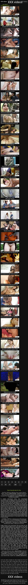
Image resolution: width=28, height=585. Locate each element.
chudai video (15, 561)
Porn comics (19, 492)
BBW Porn (9, 519)
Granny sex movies (13, 554)
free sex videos (8, 564)
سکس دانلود (5, 583)
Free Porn (4, 492)
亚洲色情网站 (24, 520)
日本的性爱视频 (18, 496)
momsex (12, 569)
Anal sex (7, 493)
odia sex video (18, 569)
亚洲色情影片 (4, 553)
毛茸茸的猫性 (17, 520)
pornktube (20, 570)
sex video (16, 573)
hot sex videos (6, 567)
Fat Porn (22, 523)
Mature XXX (3, 521)
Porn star (7, 496)
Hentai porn (14, 494)
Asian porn (12, 552)
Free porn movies (5, 554)
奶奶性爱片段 (24, 555)
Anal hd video (7, 555)
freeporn (19, 564)
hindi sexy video (15, 566)
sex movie (24, 572)
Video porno (17, 523)
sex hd (20, 572)
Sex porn (24, 521)
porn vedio (10, 570)
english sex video (17, 562)
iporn (20, 567)
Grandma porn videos (9, 523)
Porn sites (9, 521)
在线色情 (19, 493)
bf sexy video (9, 561)
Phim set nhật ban (21, 583)
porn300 (15, 570)
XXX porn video (10, 551)
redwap (16, 572)
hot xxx (12, 567)
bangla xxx (19, 559)
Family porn (24, 493)
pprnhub (3, 572)
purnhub (12, 572)
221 (15, 484)
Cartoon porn (18, 552)
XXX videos (5, 4)
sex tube (7, 573)
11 (9, 484)
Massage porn (16, 522)
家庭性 (24, 496)
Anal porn (9, 494)
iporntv (23, 567)
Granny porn (7, 520)
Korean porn (10, 553)
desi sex (25, 561)
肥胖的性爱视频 (23, 522)
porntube (25, 570)
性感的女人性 (23, 553)
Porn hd (12, 520)
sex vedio (12, 573)
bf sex (24, 559)
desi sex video (4, 562)
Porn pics (4, 494)
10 (5, 484)
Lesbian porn (7, 552)
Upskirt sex (13, 555)
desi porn (20, 561)
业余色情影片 (16, 497)
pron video (7, 572)
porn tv (6, 570)
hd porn (4, 566)
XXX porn (9, 492)
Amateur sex (17, 553)
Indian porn (4, 551)
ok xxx (23, 569)
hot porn (21, 566)
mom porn (3, 569)
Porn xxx (14, 521)
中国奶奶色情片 (8, 522)
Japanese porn (15, 519)
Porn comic (18, 521)
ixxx (26, 567)
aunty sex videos (5, 559)
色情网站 (18, 555)
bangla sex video (13, 559)
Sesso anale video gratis (21, 581)
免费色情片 (12, 496)
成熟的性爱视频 (12, 493)
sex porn (3, 573)
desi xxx (11, 562)
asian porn (24, 552)
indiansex (16, 567)
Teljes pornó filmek (12, 583)
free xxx (14, 564)
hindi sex (9, 566)
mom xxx (8, 569)
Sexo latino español (11, 581)
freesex (23, 564)
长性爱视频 (4, 519)
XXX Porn (13, 492)
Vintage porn (20, 494)
